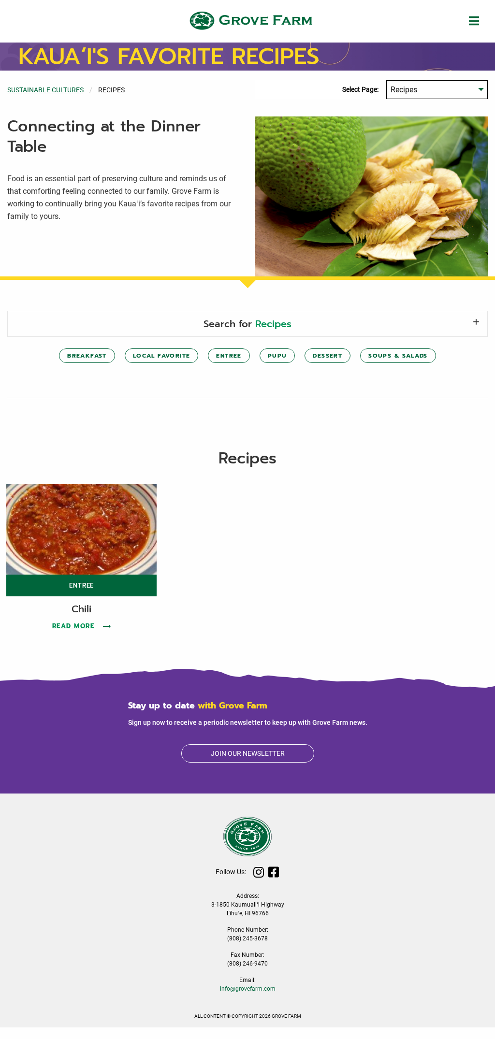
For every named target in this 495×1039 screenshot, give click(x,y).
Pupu (277, 355)
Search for (247, 324)
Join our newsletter (248, 753)
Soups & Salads (398, 355)
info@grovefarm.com (248, 988)
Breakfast (87, 355)
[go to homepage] (248, 20)
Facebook (274, 872)
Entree (228, 355)
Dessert (327, 355)
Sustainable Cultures (45, 90)
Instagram (259, 872)
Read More (81, 626)
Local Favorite (161, 355)
